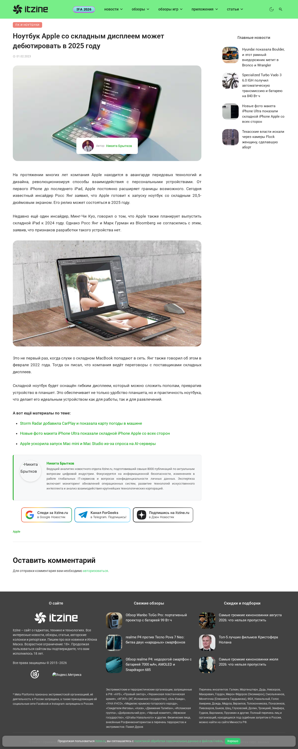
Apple (16, 531)
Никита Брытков (119, 146)
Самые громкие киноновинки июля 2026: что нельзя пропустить (248, 662)
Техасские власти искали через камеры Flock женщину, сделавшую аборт (263, 140)
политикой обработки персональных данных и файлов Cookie (178, 741)
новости (111, 9)
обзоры (138, 9)
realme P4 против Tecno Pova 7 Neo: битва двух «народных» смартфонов (155, 640)
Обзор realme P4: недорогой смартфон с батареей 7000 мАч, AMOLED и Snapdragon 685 (159, 664)
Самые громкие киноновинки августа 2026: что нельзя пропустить (250, 617)
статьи (233, 9)
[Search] (280, 9)
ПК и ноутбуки (27, 25)
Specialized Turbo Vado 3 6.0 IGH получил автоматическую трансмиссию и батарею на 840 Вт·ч (262, 85)
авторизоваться (95, 571)
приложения (202, 9)
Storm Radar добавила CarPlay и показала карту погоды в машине (81, 423)
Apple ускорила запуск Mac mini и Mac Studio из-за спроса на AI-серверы (88, 443)
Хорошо (232, 741)
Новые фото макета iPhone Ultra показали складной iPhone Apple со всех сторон (95, 433)
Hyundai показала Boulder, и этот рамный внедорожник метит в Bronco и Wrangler (263, 57)
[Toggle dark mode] (271, 9)
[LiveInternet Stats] (46, 674)
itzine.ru (100, 741)
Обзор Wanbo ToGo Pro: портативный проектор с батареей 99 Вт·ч (156, 617)
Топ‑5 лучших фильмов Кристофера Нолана (248, 640)
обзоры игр (168, 9)
